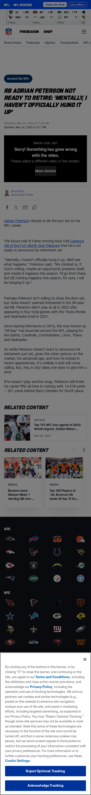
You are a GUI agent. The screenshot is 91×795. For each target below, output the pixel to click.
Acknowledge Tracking (46, 785)
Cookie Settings (17, 761)
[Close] (84, 659)
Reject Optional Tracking (45, 771)
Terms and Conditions (52, 677)
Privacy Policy (41, 687)
